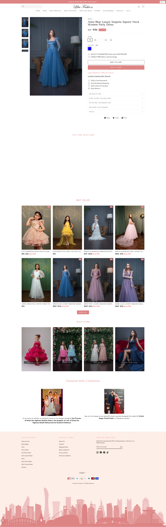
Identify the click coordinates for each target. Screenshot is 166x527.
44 (106, 40)
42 (101, 40)
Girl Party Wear (26, 453)
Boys (23, 458)
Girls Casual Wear (27, 455)
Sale (128, 11)
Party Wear (25, 450)
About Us (62, 441)
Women (97, 11)
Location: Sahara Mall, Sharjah (99, 76)
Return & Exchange (98, 107)
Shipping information (100, 103)
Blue (89, 48)
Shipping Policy (63, 447)
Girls (23, 447)
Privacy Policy (63, 453)
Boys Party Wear (27, 461)
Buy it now (116, 67)
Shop (45, 11)
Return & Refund (64, 450)
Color (93, 45)
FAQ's (91, 111)
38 (90, 40)
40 (95, 40)
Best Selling (25, 444)
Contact (120, 11)
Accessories (108, 11)
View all (83, 312)
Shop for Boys (86, 11)
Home (38, 11)
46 (111, 40)
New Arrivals (55, 11)
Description (95, 94)
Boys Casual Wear (27, 464)
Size (90, 36)
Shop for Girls (70, 11)
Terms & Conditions (65, 455)
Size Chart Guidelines (100, 98)
